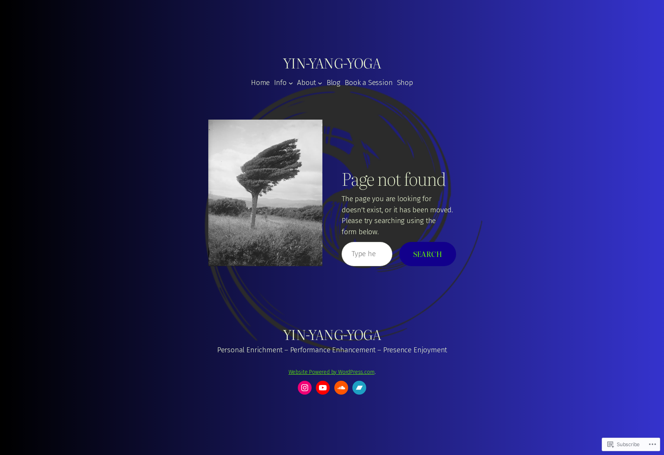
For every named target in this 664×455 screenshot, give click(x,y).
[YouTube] (323, 388)
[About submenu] (320, 83)
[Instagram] (305, 388)
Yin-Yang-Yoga (332, 63)
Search (427, 253)
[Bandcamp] (359, 388)
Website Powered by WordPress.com (332, 372)
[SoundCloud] (341, 388)
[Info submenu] (291, 83)
